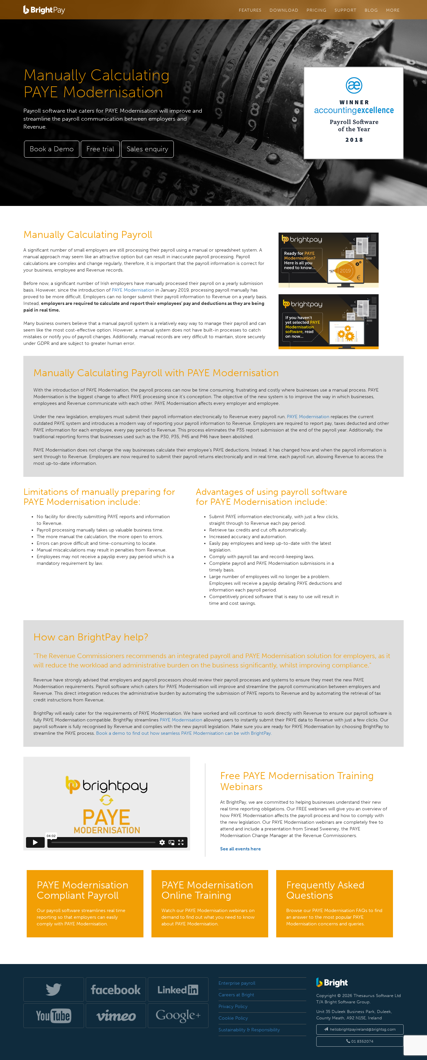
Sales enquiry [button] (147, 149)
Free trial (100, 149)
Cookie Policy (233, 1018)
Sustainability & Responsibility (249, 1030)
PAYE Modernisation (133, 290)
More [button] (393, 10)
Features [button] (250, 10)
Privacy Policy (233, 1006)
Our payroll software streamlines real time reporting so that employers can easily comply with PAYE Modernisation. (82, 903)
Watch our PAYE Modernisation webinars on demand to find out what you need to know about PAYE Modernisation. (208, 903)
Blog (371, 10)
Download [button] (284, 10)
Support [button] (346, 10)
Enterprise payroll (237, 983)
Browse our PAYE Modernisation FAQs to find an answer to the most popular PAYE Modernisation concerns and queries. (334, 903)
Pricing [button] (317, 10)
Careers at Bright (236, 995)
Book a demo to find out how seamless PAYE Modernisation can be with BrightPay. (184, 733)
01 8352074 (361, 1041)
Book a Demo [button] (52, 149)
